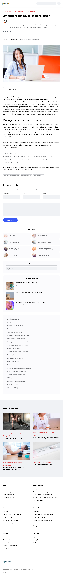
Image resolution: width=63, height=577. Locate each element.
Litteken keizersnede (14, 365)
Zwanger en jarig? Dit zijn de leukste (26, 283)
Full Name (6, 193)
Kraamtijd (6, 537)
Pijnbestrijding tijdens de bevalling (13, 523)
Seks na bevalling (12, 388)
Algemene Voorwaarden (40, 537)
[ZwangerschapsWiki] (6, 3)
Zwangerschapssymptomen (16, 375)
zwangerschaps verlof (35, 25)
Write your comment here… (11, 202)
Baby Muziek (11, 329)
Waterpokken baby (13, 378)
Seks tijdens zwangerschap (16, 339)
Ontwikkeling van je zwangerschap (43, 492)
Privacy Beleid (37, 540)
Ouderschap (7, 548)
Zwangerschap (13, 39)
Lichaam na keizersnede (15, 358)
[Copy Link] (10, 32)
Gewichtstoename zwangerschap (18, 335)
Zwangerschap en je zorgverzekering (46, 438)
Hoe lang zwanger (13, 319)
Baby (4, 489)
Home (5, 39)
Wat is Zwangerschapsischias (16, 371)
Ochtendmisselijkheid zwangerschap (19, 368)
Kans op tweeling (12, 384)
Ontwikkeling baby (8, 497)
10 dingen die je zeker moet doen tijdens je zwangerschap (14, 468)
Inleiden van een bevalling (10, 520)
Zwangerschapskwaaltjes (40, 526)
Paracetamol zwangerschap (16, 381)
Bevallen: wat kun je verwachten (12, 514)
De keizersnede (7, 517)
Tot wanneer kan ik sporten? (13, 438)
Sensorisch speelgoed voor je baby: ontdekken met (31, 302)
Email (25, 193)
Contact (35, 543)
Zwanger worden (38, 500)
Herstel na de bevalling (10, 545)
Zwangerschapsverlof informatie (18, 342)
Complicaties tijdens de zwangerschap (44, 514)
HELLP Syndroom (13, 361)
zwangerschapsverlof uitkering (38, 27)
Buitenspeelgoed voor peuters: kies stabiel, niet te (31, 292)
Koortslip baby (12, 355)
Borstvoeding (7, 540)
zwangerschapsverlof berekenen (18, 27)
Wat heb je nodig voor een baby (17, 345)
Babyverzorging (8, 492)
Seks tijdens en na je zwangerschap (43, 495)
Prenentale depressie (14, 348)
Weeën (9, 322)
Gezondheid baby (8, 495)
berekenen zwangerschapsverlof (18, 25)
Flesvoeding (6, 543)
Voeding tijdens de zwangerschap (43, 523)
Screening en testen (39, 517)
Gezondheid (36, 511)
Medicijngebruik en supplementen (43, 520)
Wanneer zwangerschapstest (16, 325)
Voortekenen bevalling (14, 332)
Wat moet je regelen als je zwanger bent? (45, 497)
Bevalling (6, 511)
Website (45, 193)
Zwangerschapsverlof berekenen (18, 352)
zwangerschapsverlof (49, 25)
